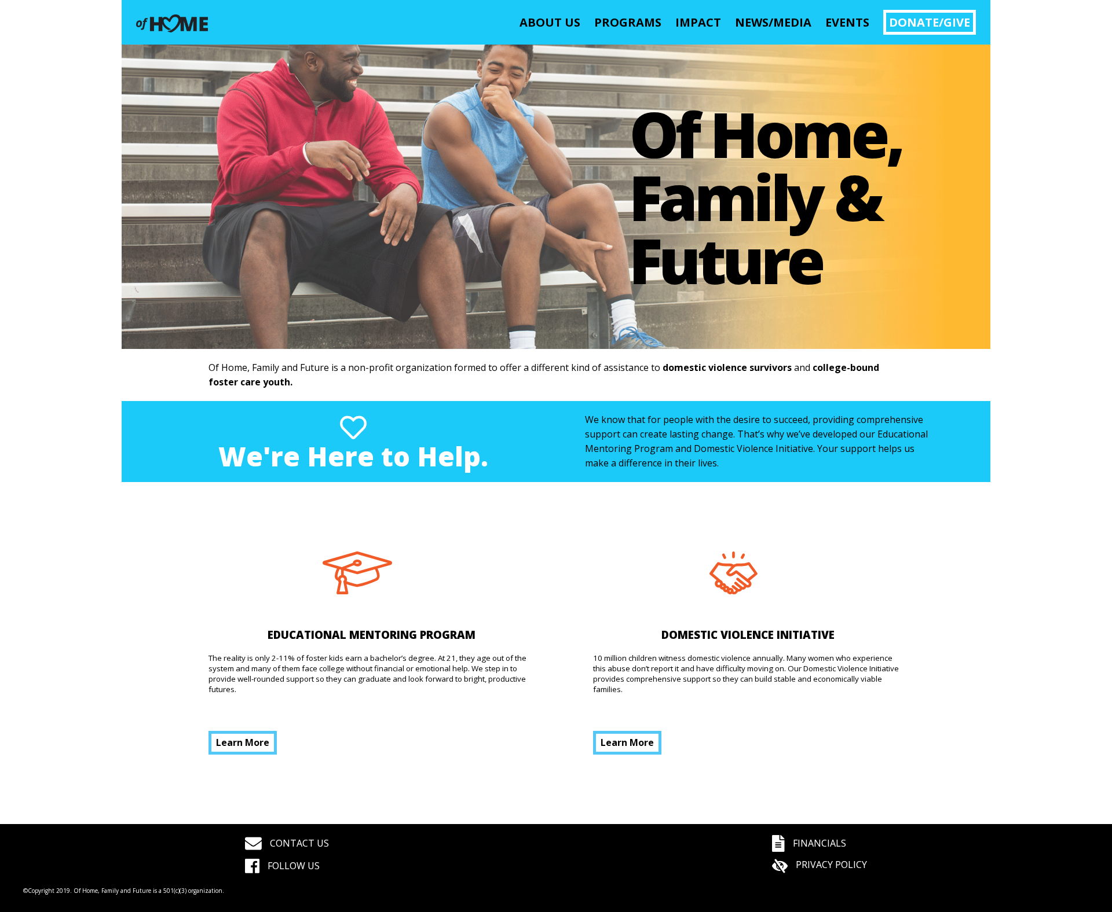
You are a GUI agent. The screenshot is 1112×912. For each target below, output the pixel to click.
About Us (550, 22)
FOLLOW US (292, 865)
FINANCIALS (818, 843)
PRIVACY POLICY (830, 864)
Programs (627, 22)
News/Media (773, 22)
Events (847, 22)
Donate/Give (929, 22)
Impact (698, 22)
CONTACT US (298, 843)
